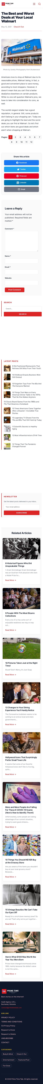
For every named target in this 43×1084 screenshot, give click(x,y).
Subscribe (21, 513)
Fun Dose (6, 1066)
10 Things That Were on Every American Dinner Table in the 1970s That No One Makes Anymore (26, 394)
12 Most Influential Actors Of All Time (27, 435)
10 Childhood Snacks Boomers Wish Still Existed (26, 376)
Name (8, 256)
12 (31, 142)
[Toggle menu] (34, 4)
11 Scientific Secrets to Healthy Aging (24, 428)
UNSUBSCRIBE (7, 1038)
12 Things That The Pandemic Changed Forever (24, 445)
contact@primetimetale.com (11, 1008)
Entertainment (8, 1060)
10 (22, 142)
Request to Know (8, 1030)
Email (8, 267)
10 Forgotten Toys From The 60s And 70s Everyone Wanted (26, 385)
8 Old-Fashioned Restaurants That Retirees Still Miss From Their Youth (26, 367)
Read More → (10, 580)
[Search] (39, 4)
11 (26, 142)
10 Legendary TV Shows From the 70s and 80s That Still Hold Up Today (27, 419)
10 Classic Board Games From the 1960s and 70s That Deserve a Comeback (21, 403)
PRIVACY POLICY (8, 1017)
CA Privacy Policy (8, 1026)
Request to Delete (8, 1034)
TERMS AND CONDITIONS (11, 1022)
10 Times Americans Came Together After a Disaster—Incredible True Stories (26, 410)
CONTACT (5, 1042)
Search (23, 314)
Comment (9, 229)
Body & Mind (8, 1054)
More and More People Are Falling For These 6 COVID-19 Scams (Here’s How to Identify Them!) (20, 810)
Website (8, 278)
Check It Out (19, 27)
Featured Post (24, 1060)
